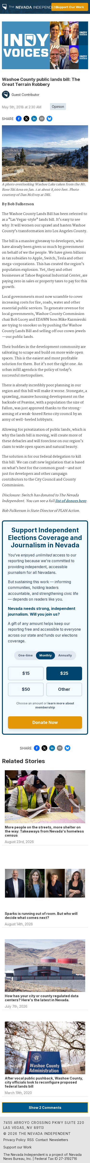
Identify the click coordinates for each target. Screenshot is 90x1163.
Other (64, 689)
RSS (30, 1140)
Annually (65, 655)
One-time (25, 655)
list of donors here (70, 501)
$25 (64, 673)
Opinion (58, 107)
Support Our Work (69, 7)
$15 (26, 673)
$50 (26, 689)
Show (45, 1107)
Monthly (45, 655)
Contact (42, 1140)
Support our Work (17, 1147)
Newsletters (58, 1140)
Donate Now (45, 722)
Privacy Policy (14, 1140)
